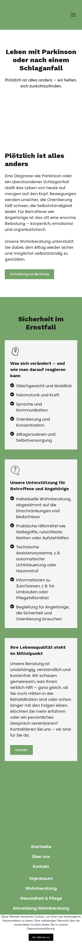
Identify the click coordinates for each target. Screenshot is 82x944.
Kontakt (41, 866)
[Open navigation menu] (73, 15)
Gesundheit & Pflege (41, 898)
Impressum (41, 878)
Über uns (41, 856)
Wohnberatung (41, 888)
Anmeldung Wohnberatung (41, 908)
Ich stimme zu (41, 937)
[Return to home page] (14, 15)
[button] (29, 274)
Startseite (41, 846)
